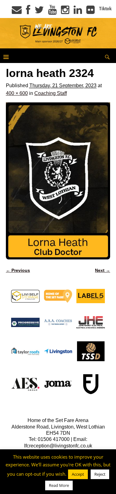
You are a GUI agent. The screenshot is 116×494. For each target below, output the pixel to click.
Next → (102, 270)
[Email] (17, 11)
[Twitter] (39, 11)
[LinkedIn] (78, 11)
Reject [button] (99, 474)
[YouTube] (52, 11)
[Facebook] (28, 11)
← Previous (18, 270)
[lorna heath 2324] (58, 180)
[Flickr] (90, 11)
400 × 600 (17, 93)
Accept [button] (78, 474)
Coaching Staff (50, 93)
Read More (59, 485)
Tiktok (105, 8)
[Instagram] (65, 11)
